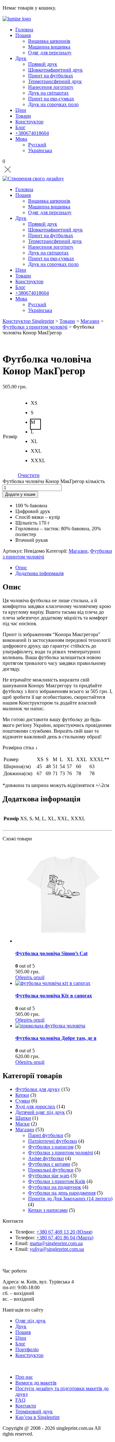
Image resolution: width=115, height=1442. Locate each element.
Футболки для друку (37, 1089)
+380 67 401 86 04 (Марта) (64, 1237)
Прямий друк (42, 64)
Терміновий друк (34, 1411)
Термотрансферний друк (55, 81)
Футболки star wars (48, 1175)
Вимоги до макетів (36, 1382)
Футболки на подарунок (54, 1187)
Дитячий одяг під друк (40, 1112)
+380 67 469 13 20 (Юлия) (64, 1232)
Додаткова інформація (39, 573)
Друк (21, 58)
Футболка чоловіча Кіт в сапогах (53, 995)
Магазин (78, 551)
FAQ (20, 1400)
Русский (37, 144)
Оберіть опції (29, 977)
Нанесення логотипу (50, 87)
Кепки (22, 1095)
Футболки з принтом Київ (56, 1181)
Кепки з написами (48, 1210)
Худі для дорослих (35, 1106)
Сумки (22, 1100)
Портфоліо (27, 1349)
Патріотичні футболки (52, 1141)
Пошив (23, 35)
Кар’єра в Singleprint (37, 1417)
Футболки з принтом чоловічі (60, 1152)
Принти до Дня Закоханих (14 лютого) (70, 1198)
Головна (24, 29)
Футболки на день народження (62, 1193)
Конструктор (29, 121)
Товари (23, 116)
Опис (21, 567)
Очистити (29, 475)
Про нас (24, 1377)
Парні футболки (45, 1135)
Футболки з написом (50, 1147)
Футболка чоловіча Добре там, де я (55, 1038)
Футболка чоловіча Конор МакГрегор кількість (54, 481)
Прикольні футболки (50, 1170)
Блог (20, 127)
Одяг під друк (30, 1320)
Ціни (20, 110)
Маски (22, 1123)
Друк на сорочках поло (53, 104)
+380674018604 (32, 133)
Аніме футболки (46, 1158)
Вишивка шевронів (49, 41)
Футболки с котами (49, 1164)
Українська (40, 150)
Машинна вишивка (49, 47)
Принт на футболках (50, 75)
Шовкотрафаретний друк (55, 70)
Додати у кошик (20, 494)
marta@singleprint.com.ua (56, 1243)
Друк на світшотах (48, 93)
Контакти (25, 1405)
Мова (21, 139)
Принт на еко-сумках (51, 98)
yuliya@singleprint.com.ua (57, 1249)
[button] (35, 405)
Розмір (10, 436)
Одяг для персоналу (50, 52)
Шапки (23, 1118)
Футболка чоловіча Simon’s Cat (51, 953)
